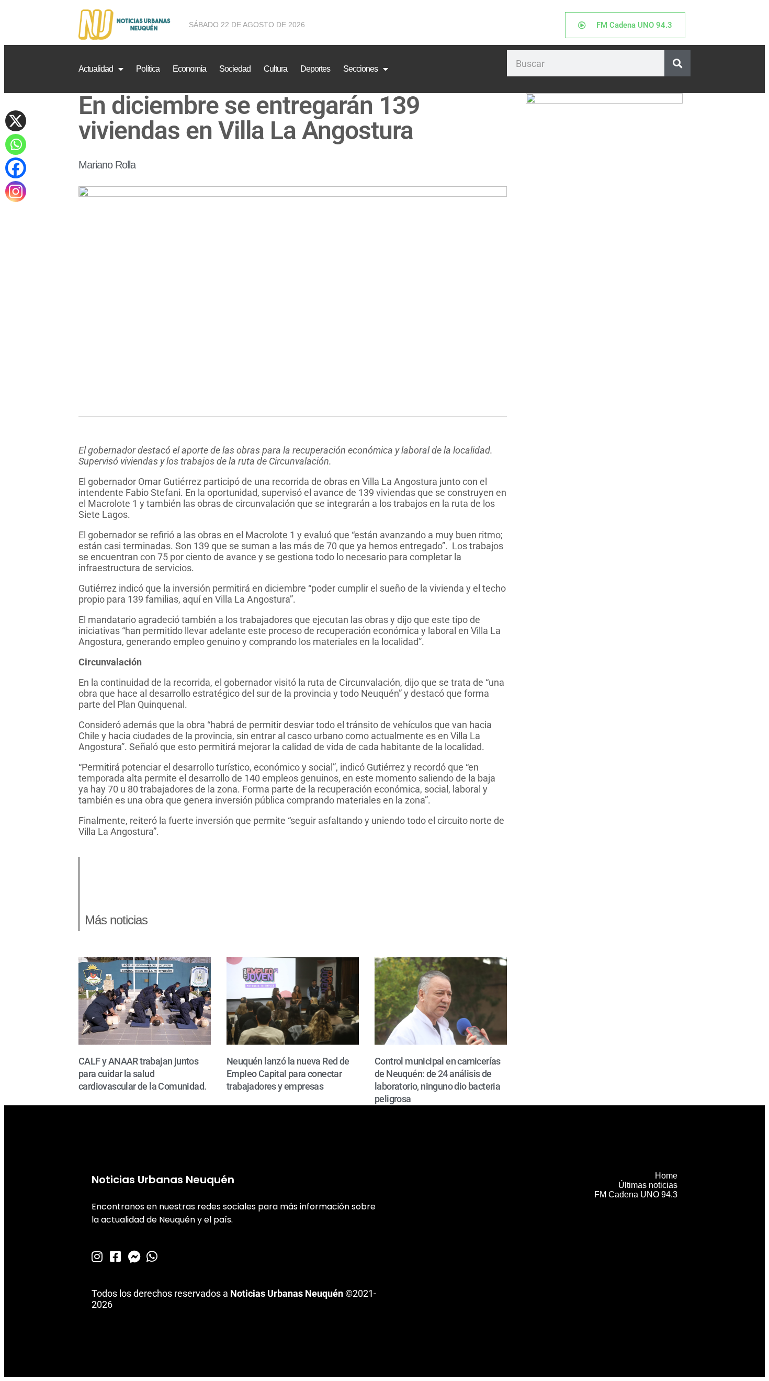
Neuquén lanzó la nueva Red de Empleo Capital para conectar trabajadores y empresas (288, 1074)
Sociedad (235, 68)
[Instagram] (15, 191)
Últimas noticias (647, 1185)
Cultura (275, 68)
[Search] (677, 63)
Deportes (315, 68)
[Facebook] (15, 167)
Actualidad (95, 68)
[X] (15, 120)
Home (666, 1175)
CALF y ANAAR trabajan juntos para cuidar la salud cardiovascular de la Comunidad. (142, 1074)
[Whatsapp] (15, 144)
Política (148, 68)
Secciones (360, 68)
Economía (189, 68)
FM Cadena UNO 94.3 (635, 1194)
